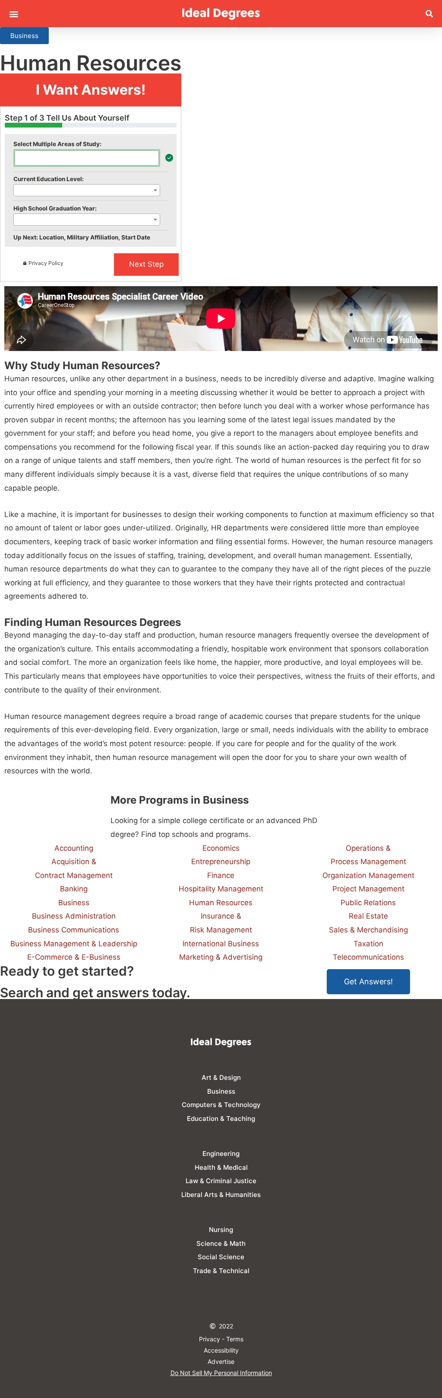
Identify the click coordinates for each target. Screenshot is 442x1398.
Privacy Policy (45, 263)
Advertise (221, 1361)
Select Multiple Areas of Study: (57, 143)
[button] (13, 13)
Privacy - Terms (221, 1339)
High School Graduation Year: (55, 208)
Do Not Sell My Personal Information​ (221, 1372)
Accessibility (221, 1350)
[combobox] (87, 158)
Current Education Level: (48, 179)
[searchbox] (20, 157)
